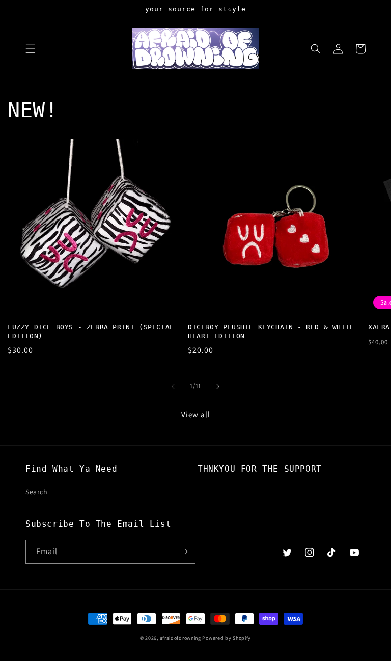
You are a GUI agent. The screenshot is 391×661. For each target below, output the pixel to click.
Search (36, 492)
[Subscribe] (184, 552)
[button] (30, 49)
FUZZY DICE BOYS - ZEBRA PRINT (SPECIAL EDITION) (91, 331)
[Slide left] (173, 386)
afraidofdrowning (180, 638)
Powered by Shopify (226, 638)
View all (195, 414)
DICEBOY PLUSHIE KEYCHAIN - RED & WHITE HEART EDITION (271, 331)
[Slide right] (218, 386)
